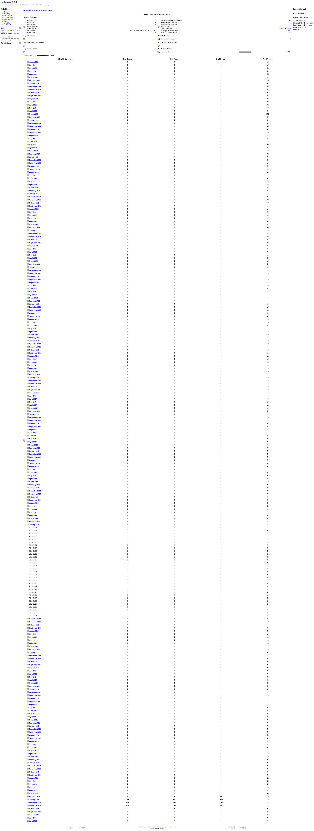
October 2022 (34, 203)
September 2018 (35, 353)
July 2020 (32, 286)
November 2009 (35, 769)
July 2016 (32, 433)
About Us (7, 23)
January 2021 (34, 267)
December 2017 (35, 381)
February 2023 (34, 191)
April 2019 (33, 332)
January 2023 (34, 194)
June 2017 (33, 399)
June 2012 (33, 674)
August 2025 (34, 99)
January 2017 (34, 414)
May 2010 (32, 750)
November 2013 (35, 622)
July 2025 (32, 102)
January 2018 (34, 377)
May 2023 (32, 181)
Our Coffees (8, 16)
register (3, 32)
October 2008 (34, 809)
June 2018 (33, 362)
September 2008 (35, 812)
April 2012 (33, 680)
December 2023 (35, 160)
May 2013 (32, 640)
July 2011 (32, 708)
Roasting (7, 14)
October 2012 (34, 662)
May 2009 (32, 787)
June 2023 (33, 178)
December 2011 (35, 692)
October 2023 (34, 166)
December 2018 (35, 344)
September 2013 (35, 628)
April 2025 (33, 111)
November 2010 (35, 732)
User (3, 28)
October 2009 (34, 772)
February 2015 (34, 485)
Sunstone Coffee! (28, 10)
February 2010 (34, 760)
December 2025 (35, 86)
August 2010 (34, 741)
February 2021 (34, 264)
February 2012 (34, 686)
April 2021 (33, 258)
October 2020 (34, 276)
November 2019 (35, 310)
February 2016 (34, 448)
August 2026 (34, 62)
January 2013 (34, 652)
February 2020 (34, 301)
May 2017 (32, 402)
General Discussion (168, 39)
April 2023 (33, 185)
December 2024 (35, 123)
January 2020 (34, 304)
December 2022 (35, 197)
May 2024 (32, 145)
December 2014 (35, 491)
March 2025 (33, 114)
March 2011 (33, 720)
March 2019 (33, 335)
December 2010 (35, 729)
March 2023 (33, 188)
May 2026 (32, 71)
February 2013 (34, 649)
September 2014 (35, 500)
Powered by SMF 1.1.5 (144, 827)
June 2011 (33, 711)
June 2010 (33, 747)
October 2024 (34, 129)
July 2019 (32, 322)
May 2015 (32, 476)
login (17, 30)
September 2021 (35, 243)
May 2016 (32, 439)
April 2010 (33, 754)
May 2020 (32, 292)
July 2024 (32, 139)
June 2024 (33, 142)
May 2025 (32, 108)
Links (28, 5)
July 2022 (32, 212)
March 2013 (33, 646)
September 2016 (35, 427)
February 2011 (34, 723)
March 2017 (33, 408)
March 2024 (33, 151)
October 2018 (34, 350)
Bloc (162, 828)
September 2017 (35, 390)
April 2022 (33, 221)
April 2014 (33, 515)
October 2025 (34, 93)
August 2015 (34, 466)
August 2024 (34, 135)
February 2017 (34, 411)
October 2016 (34, 423)
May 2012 (32, 677)
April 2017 (33, 405)
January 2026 (34, 83)
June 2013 (33, 637)
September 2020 (35, 279)
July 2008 (32, 818)
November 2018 (35, 347)
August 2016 (34, 430)
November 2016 (35, 420)
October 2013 (34, 625)
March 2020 (33, 298)
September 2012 (35, 665)
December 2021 (35, 234)
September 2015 (35, 463)
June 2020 (33, 289)
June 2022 (33, 215)
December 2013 (35, 619)
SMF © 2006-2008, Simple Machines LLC (164, 827)
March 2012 (33, 683)
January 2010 (34, 763)
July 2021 (32, 249)
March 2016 (33, 445)
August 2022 (34, 209)
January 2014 (34, 525)
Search (22, 5)
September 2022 (35, 206)
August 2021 (34, 246)
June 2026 (33, 68)
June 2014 (33, 509)
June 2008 (33, 821)
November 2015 (35, 457)
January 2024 (34, 157)
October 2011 (34, 698)
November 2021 (35, 237)
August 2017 (34, 393)
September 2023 (35, 169)
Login (33, 5)
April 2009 (33, 790)
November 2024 (35, 126)
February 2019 (34, 338)
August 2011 (33, 705)
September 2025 (35, 96)
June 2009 (33, 784)
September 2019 (35, 316)
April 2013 (33, 643)
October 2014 (34, 497)
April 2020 (33, 295)
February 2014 (34, 521)
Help (17, 5)
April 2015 (33, 479)
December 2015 (35, 454)
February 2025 (34, 117)
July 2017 (32, 396)
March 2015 (33, 482)
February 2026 (34, 80)
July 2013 (32, 634)
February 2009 (34, 796)
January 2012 (34, 689)
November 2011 (35, 695)
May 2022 (32, 218)
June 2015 (33, 472)
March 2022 (33, 224)
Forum (12, 5)
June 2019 (33, 325)
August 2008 (34, 815)
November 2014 (35, 494)
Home (5, 5)
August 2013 (34, 631)
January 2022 (34, 230)
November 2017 (35, 384)
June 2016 (33, 436)
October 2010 (34, 735)
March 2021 (33, 261)
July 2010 (32, 744)
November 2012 (35, 659)
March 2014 (33, 518)
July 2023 (32, 175)
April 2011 (33, 717)
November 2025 (35, 90)
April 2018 (33, 368)
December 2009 (35, 766)
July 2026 (32, 65)
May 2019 (32, 328)
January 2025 (34, 120)
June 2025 (33, 105)
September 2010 (35, 738)
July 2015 (32, 469)
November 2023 (35, 163)
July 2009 (32, 781)
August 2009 (34, 778)
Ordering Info (8, 19)
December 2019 (35, 307)
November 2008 (35, 806)
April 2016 (33, 442)
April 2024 (33, 148)
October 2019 (34, 313)
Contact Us (8, 25)
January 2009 (34, 799)
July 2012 (32, 671)
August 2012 (34, 668)
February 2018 (34, 374)
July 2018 (32, 359)
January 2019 (34, 341)
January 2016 (34, 451)
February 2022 (34, 227)
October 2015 (34, 460)
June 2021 (33, 252)
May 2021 (32, 255)
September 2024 (35, 132)
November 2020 (35, 273)
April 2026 (33, 74)
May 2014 (32, 512)
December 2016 (35, 417)
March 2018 (33, 371)
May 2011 (32, 714)
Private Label (8, 17)
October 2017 (34, 387)
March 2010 (33, 757)
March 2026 (33, 77)
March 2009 (33, 793)
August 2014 (34, 503)
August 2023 (34, 172)
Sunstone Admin (285, 29)
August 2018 (34, 356)
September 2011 (35, 701)
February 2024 (34, 154)
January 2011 (34, 726)
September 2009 (35, 775)
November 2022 (35, 200)
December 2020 (35, 270)
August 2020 (34, 283)
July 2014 (32, 506)
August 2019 (34, 319)
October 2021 (34, 240)
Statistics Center (46, 10)
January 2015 (34, 488)
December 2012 (35, 656)
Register (39, 5)
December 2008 (35, 803)
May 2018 (32, 365)
